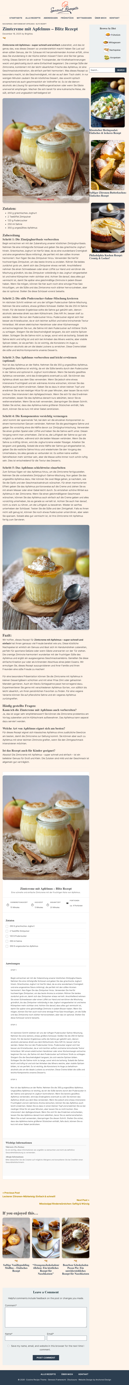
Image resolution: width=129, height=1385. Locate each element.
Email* (50, 1334)
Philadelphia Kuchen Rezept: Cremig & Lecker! (106, 256)
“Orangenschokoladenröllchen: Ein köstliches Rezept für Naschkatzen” (46, 1269)
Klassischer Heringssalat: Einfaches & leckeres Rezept (105, 131)
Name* (8, 1334)
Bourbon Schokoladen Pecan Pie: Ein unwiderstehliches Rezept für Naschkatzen (75, 1269)
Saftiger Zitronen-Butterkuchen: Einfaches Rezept (107, 194)
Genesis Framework (57, 1379)
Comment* (11, 1305)
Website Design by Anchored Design (94, 1379)
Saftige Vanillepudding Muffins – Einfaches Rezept (16, 1268)
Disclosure (72, 1379)
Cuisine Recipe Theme (36, 1379)
